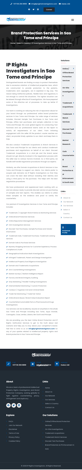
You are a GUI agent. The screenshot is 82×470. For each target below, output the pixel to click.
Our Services (68, 206)
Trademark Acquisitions (67, 105)
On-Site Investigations (68, 92)
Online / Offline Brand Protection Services (68, 75)
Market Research (66, 142)
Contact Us (67, 217)
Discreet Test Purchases (68, 131)
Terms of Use (14, 433)
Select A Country (23, 43)
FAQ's (11, 421)
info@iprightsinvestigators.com (42, 329)
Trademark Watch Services (67, 118)
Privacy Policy (14, 437)
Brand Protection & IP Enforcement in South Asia (68, 174)
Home (12, 43)
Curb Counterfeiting (68, 155)
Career (49, 9)
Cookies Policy (14, 441)
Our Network (68, 202)
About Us (66, 198)
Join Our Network (15, 425)
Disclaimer (13, 429)
